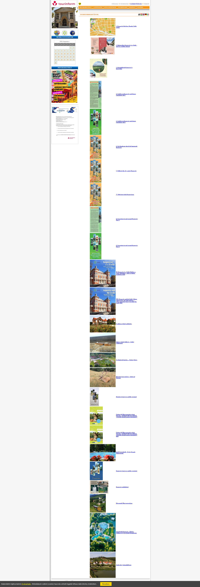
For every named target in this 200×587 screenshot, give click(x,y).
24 (55, 59)
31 (55, 62)
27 (64, 59)
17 (55, 56)
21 (67, 56)
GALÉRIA (140, 7)
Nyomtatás (124, 4)
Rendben (105, 584)
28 (67, 59)
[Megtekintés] (65, 147)
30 (73, 59)
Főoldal (115, 4)
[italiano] (148, 15)
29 (70, 59)
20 (64, 56)
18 (58, 56)
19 (61, 56)
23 (73, 56)
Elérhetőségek (136, 4)
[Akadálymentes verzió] (80, 4)
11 (58, 53)
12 (61, 53)
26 (61, 59)
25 (58, 59)
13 (64, 53)
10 (55, 53)
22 (70, 56)
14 (67, 53)
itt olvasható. (26, 584)
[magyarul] (141, 15)
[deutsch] (146, 15)
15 (70, 53)
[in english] (143, 15)
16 (73, 53)
